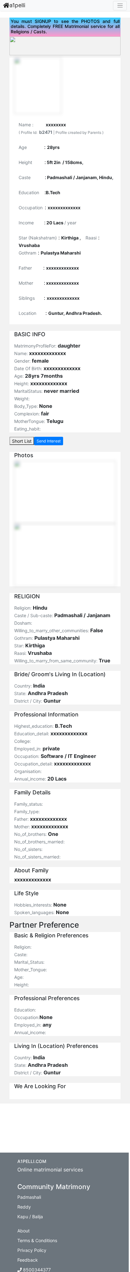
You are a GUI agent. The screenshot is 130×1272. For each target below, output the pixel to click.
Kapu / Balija (30, 1216)
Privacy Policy (31, 1250)
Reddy (24, 1206)
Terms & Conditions (37, 1240)
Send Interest (49, 441)
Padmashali (29, 1197)
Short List (22, 441)
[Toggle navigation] (120, 5)
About (23, 1230)
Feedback (27, 1260)
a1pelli (17, 5)
